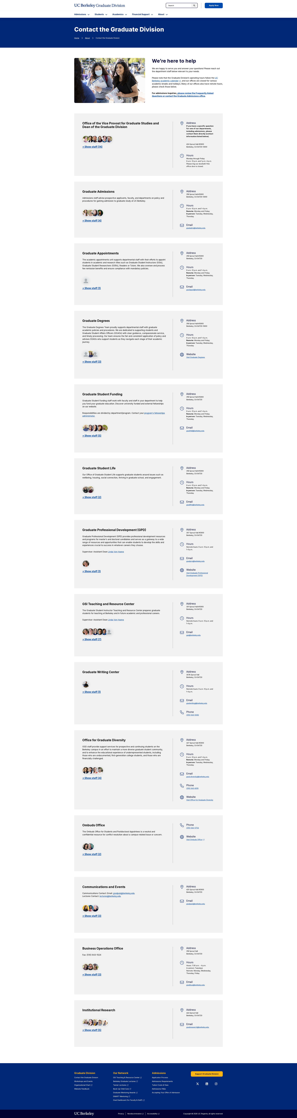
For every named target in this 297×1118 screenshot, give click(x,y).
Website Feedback (81, 1089)
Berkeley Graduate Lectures (125, 1081)
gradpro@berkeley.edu (195, 561)
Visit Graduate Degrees (195, 357)
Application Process (160, 1077)
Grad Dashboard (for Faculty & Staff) (129, 1100)
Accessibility (153, 1114)
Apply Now (214, 5)
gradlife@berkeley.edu (195, 505)
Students (99, 14)
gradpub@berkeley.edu (124, 893)
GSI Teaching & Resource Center (127, 1077)
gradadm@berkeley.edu (195, 228)
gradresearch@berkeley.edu (197, 1027)
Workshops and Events (83, 1081)
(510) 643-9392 (192, 715)
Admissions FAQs (159, 1089)
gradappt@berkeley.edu (195, 290)
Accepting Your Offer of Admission (166, 1092)
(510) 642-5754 (192, 828)
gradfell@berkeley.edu (195, 431)
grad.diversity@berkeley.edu (197, 777)
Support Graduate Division (207, 1074)
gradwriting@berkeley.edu (196, 703)
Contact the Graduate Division (86, 1077)
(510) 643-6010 (192, 788)
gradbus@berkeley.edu (195, 985)
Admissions (80, 14)
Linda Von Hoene (116, 552)
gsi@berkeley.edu (193, 635)
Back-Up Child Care (122, 1089)
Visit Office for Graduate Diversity (199, 800)
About (161, 14)
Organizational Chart (83, 1085)
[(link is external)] (84, 1114)
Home (76, 38)
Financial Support (141, 14)
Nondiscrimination (135, 1114)
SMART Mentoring (121, 1096)
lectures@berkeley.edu (110, 896)
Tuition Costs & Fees (160, 1085)
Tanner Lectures (120, 1085)
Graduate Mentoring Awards (125, 1092)
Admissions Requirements (162, 1081)
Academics (118, 14)
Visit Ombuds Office (195, 839)
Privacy (121, 1114)
